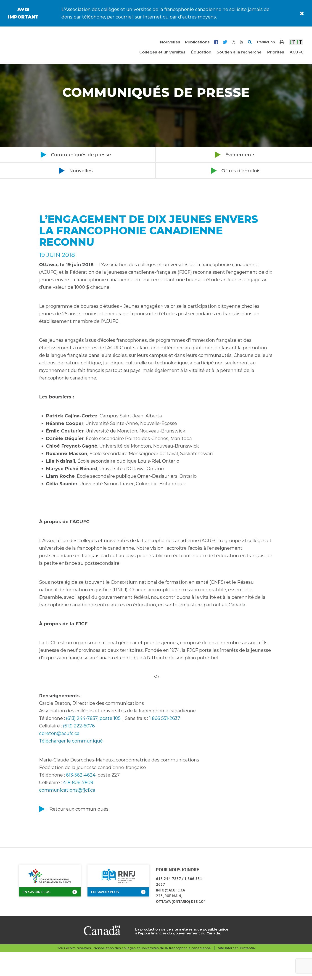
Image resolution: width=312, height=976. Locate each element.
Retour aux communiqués (78, 809)
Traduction (265, 42)
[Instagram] (234, 42)
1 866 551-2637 (164, 718)
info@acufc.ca (170, 890)
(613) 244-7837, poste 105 (93, 718)
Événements (240, 154)
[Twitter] (225, 42)
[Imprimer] (281, 42)
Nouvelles (170, 42)
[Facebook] (216, 42)
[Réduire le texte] (292, 42)
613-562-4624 (80, 775)
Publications (197, 42)
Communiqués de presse (81, 154)
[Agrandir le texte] (299, 42)
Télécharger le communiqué (71, 741)
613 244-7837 (168, 878)
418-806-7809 (78, 782)
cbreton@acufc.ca (59, 733)
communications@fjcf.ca (67, 790)
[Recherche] (250, 42)
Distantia (247, 948)
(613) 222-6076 (79, 726)
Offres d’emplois (241, 170)
